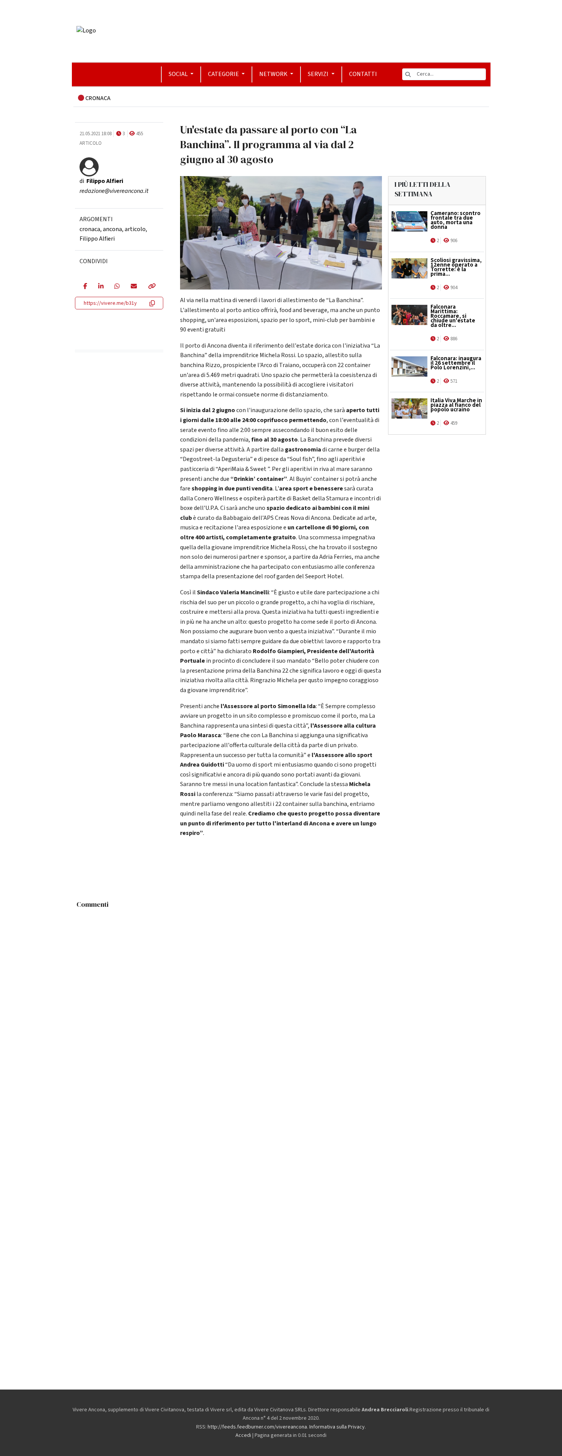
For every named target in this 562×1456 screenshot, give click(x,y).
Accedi (243, 1435)
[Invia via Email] (133, 287)
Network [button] (274, 74)
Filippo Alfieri (97, 239)
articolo (135, 229)
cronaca (90, 229)
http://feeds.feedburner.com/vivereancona (257, 1427)
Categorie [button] (224, 74)
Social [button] (179, 74)
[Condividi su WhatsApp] (116, 287)
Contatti (363, 74)
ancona (112, 229)
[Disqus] (281, 1007)
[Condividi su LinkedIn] (100, 287)
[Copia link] (151, 287)
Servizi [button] (319, 74)
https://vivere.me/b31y (110, 303)
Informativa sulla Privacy (337, 1427)
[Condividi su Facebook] (85, 287)
